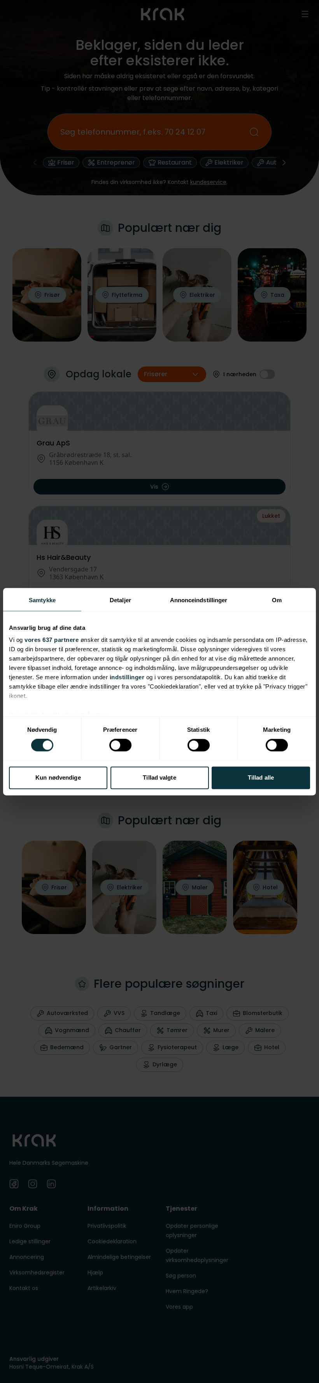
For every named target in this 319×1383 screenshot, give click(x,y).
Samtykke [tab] (42, 600)
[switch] (120, 745)
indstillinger (127, 677)
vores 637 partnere (52, 639)
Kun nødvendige (58, 777)
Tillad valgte (159, 777)
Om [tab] (277, 600)
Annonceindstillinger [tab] (199, 600)
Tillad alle (261, 777)
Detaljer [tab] (120, 600)
